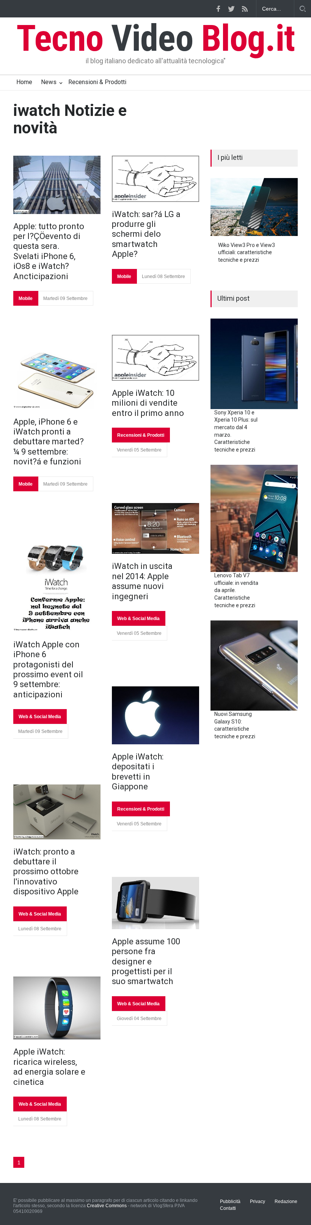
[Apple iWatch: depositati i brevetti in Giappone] (155, 715)
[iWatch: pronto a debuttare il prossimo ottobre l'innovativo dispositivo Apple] (57, 811)
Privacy (257, 1201)
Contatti (228, 1208)
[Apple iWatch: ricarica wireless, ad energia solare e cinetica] (57, 1008)
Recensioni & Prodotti (97, 82)
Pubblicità (230, 1201)
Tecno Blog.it (155, 38)
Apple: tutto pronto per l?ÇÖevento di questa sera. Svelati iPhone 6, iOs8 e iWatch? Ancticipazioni (48, 251)
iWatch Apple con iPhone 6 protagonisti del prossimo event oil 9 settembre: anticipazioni (48, 669)
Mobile (26, 298)
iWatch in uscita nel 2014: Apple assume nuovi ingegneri (142, 581)
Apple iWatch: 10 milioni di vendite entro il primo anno (148, 403)
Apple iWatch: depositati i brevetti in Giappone (137, 771)
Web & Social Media (40, 716)
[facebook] (218, 8)
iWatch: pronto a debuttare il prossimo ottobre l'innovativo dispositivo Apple (46, 872)
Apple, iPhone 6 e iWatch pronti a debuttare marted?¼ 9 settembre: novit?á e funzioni (48, 442)
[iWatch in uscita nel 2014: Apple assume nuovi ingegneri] (155, 528)
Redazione (286, 1201)
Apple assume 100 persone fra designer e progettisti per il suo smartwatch (146, 961)
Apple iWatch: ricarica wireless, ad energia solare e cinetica (49, 1066)
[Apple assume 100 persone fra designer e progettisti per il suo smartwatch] (155, 903)
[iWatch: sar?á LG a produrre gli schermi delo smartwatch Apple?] (155, 179)
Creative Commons (107, 1205)
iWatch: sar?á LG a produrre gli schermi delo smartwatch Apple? (146, 234)
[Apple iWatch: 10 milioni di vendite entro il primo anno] (155, 358)
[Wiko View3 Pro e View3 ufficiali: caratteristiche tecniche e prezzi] (254, 207)
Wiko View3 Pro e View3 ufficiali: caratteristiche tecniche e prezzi (246, 252)
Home (24, 82)
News (49, 82)
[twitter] (231, 8)
